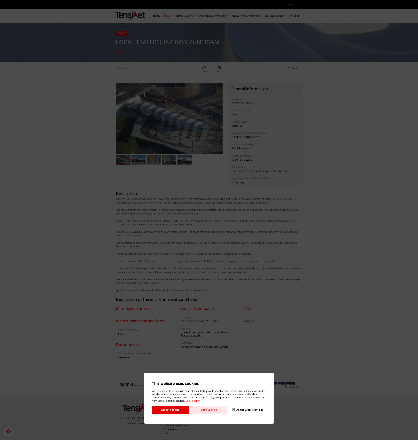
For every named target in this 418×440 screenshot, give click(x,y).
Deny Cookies (209, 409)
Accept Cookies (170, 409)
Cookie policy (192, 400)
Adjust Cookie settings (250, 409)
